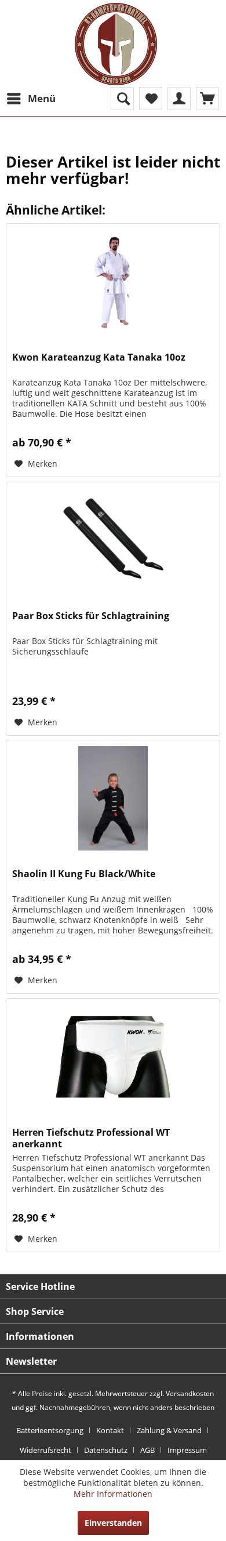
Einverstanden (113, 1522)
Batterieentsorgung (49, 1430)
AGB (147, 1450)
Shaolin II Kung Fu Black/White (83, 874)
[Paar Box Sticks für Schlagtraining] (113, 540)
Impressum (187, 1450)
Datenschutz (105, 1450)
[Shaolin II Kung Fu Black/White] (113, 798)
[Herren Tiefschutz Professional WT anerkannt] (113, 1057)
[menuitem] (30, 98)
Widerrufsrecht (45, 1450)
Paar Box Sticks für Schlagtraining (90, 616)
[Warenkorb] (207, 98)
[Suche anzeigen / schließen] (122, 98)
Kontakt (110, 1430)
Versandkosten (190, 1393)
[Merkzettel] (150, 98)
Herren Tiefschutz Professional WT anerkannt (91, 1138)
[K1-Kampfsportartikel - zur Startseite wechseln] (116, 44)
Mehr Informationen (113, 1493)
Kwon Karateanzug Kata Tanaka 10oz (98, 357)
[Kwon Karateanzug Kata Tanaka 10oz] (113, 282)
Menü (42, 98)
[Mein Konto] (179, 98)
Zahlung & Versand (169, 1430)
